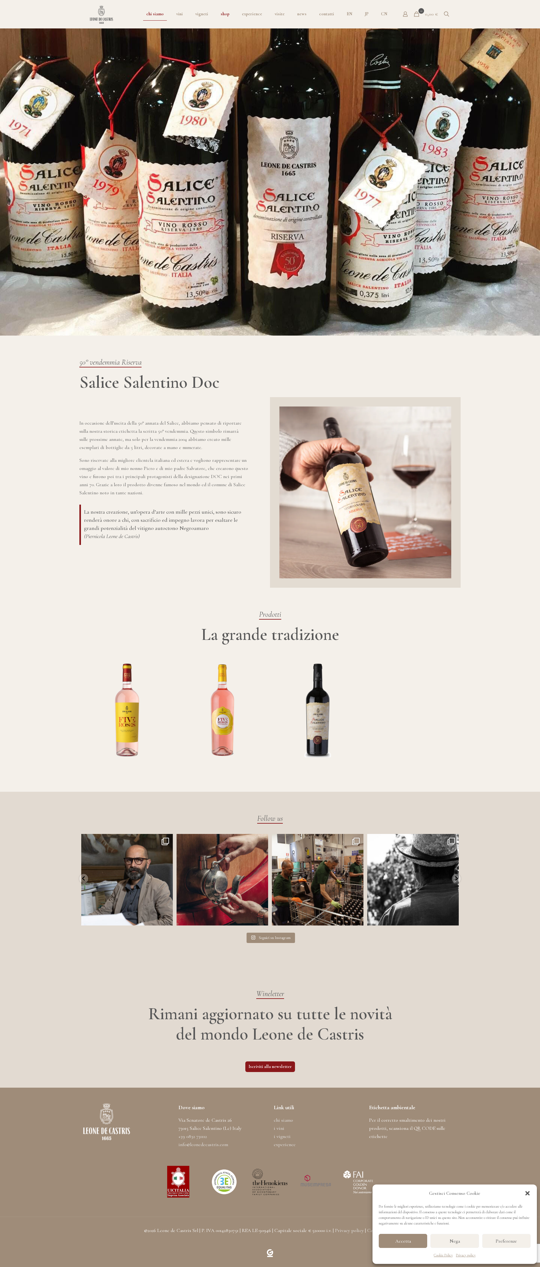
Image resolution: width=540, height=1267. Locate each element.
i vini (279, 1128)
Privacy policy (466, 1255)
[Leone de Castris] (101, 14)
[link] (270, 1253)
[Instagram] (166, 917)
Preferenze (506, 1241)
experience (285, 1144)
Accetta (403, 1241)
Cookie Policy (443, 1255)
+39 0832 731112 (192, 1136)
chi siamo (283, 1120)
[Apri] (127, 879)
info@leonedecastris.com (203, 1144)
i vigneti (282, 1136)
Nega (455, 1241)
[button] (527, 1193)
